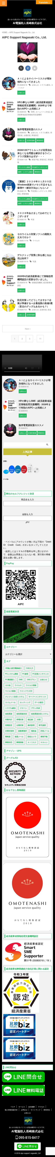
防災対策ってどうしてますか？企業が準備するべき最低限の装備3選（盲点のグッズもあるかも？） (35, 303)
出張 (39, 720)
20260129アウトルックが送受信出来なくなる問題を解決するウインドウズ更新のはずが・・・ (34, 153)
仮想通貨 (8, 714)
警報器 (7, 737)
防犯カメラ (32, 737)
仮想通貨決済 (21, 714)
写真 (34, 261)
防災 (49, 309)
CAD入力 (29, 668)
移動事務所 (22, 731)
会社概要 (31, 1107)
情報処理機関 (37, 282)
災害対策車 (9, 731)
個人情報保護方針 (11, 1110)
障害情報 (25, 194)
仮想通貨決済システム (39, 714)
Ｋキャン (44, 742)
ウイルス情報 (31, 685)
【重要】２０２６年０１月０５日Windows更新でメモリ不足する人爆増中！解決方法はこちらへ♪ (34, 184)
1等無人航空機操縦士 (13, 668)
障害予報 (35, 159)
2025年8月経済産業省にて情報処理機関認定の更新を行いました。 (35, 277)
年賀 (32, 219)
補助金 (33, 731)
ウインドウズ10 (26, 691)
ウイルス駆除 (10, 691)
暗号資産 (42, 725)
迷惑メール (19, 737)
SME (33, 112)
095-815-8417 (29, 1138)
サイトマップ (35, 1110)
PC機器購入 (10, 680)
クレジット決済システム (14, 697)
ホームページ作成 (43, 112)
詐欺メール (45, 731)
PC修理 (25, 674)
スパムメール (10, 702)
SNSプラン (31, 680)
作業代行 (8, 720)
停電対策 (19, 720)
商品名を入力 (27, 499)
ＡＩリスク (32, 742)
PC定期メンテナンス (39, 191)
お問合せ (24, 1110)
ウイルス (36, 240)
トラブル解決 (45, 85)
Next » (28, 328)
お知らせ (35, 85)
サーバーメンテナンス (37, 697)
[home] (34, 68)
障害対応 (35, 135)
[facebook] (28, 68)
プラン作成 (35, 708)
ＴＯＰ (12, 1107)
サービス (22, 1107)
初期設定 (8, 725)
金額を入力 (27, 514)
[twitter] (21, 68)
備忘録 (30, 720)
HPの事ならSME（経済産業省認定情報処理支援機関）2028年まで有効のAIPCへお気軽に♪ (34, 105)
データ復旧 (39, 702)
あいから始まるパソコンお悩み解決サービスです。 (27, 1127)
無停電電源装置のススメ (29, 129)
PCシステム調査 (11, 674)
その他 (7, 685)
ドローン (23, 708)
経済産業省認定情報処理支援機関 (34, 113)
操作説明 (31, 725)
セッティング (25, 702)
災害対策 (43, 309)
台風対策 (27, 135)
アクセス (41, 1107)
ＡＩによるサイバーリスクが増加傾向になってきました (34, 80)
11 (40, 338)
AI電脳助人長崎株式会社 (27, 23)
